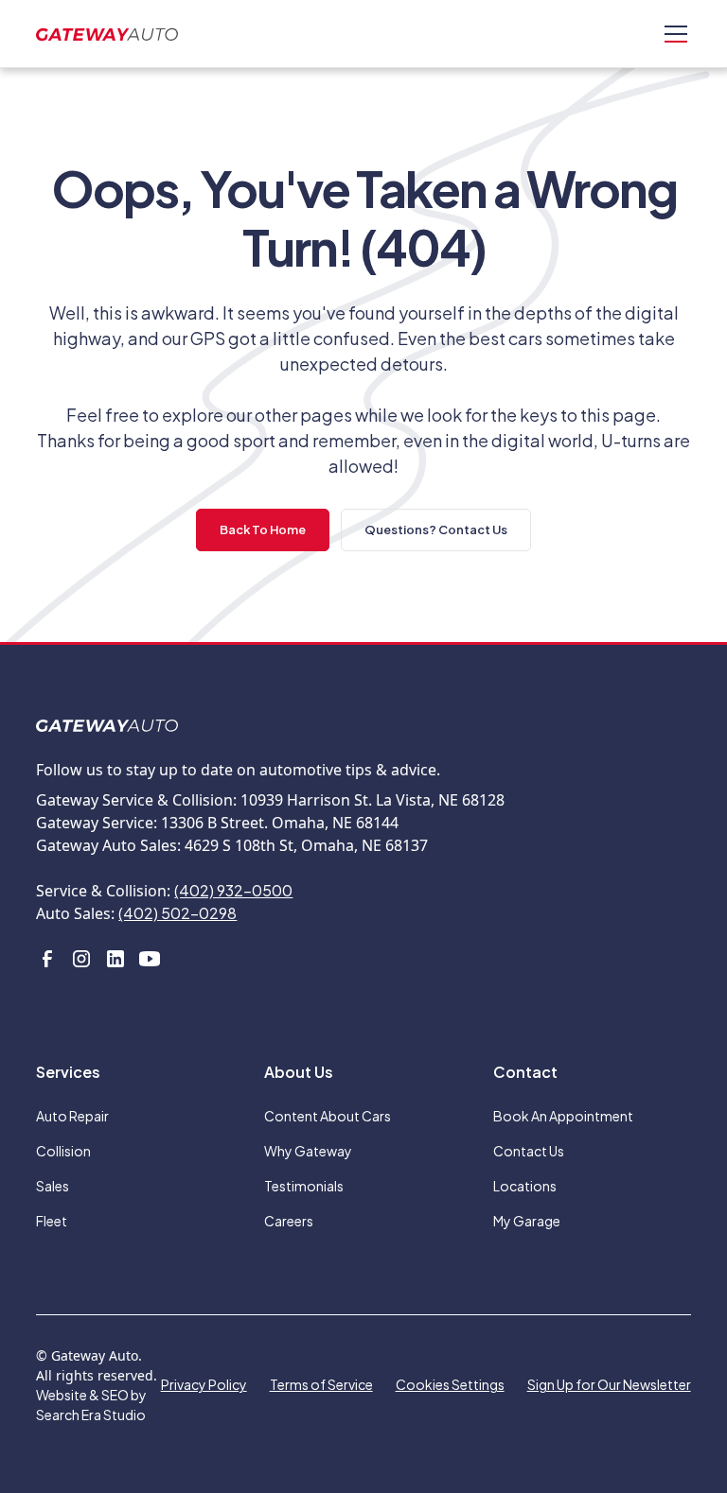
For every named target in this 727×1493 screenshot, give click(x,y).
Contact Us (528, 1150)
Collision (63, 1150)
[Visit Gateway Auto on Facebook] (47, 958)
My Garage (526, 1220)
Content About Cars (327, 1115)
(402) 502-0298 (177, 913)
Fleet (51, 1220)
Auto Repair (72, 1115)
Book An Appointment (563, 1115)
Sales (52, 1185)
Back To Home (263, 529)
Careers (288, 1220)
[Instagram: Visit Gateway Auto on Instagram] (81, 958)
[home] (107, 33)
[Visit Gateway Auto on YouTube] (149, 958)
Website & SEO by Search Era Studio (91, 1404)
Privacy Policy (204, 1384)
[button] (672, 34)
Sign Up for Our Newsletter (609, 1384)
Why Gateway (308, 1150)
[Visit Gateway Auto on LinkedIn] (115, 958)
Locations (525, 1185)
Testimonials (304, 1185)
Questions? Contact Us (435, 529)
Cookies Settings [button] (450, 1384)
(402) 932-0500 (233, 890)
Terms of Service (321, 1384)
